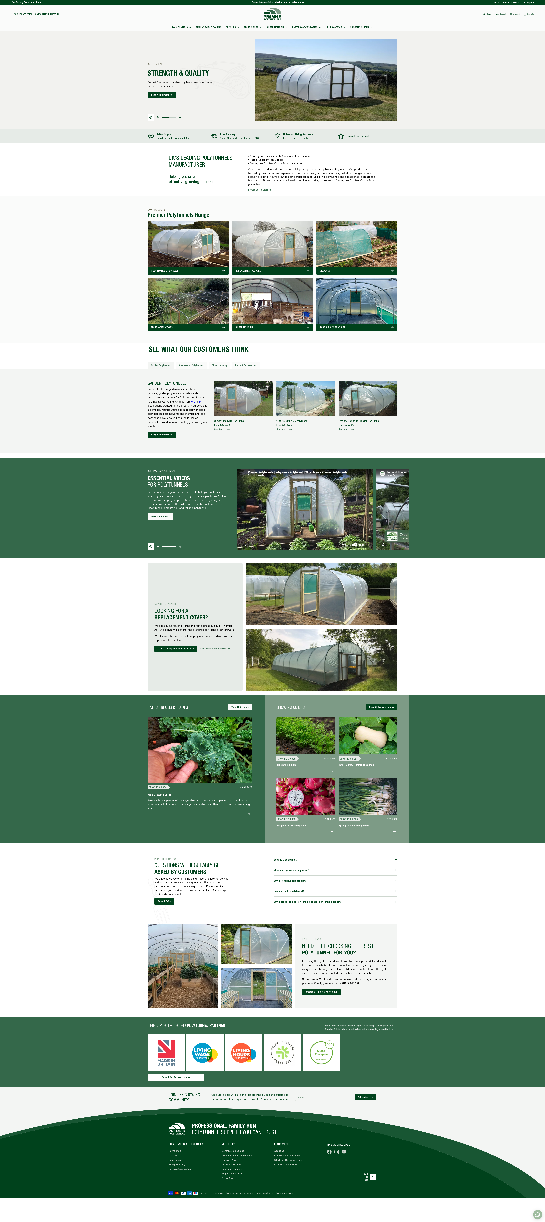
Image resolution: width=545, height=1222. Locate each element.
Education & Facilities (286, 1164)
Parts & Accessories (180, 1169)
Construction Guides (233, 1151)
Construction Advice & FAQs (237, 1155)
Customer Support (232, 1169)
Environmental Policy (286, 1193)
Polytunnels (175, 1151)
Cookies (272, 1193)
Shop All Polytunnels (162, 434)
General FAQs (229, 1160)
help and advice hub (314, 965)
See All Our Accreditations (176, 1077)
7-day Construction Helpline (35, 14)
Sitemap (230, 1193)
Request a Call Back (233, 1173)
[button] (487, 14)
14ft (201, 401)
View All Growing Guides (381, 707)
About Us (496, 2)
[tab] (161, 365)
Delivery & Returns (511, 2)
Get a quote (528, 2)
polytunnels (332, 176)
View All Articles (240, 707)
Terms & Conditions (244, 1193)
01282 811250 (350, 983)
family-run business (263, 156)
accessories (352, 176)
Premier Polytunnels (217, 1193)
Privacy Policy (261, 1193)
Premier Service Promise (287, 1155)
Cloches (173, 1155)
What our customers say (288, 1160)
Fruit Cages (175, 1160)
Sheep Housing (177, 1164)
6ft (193, 401)
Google (278, 159)
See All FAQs (164, 901)
